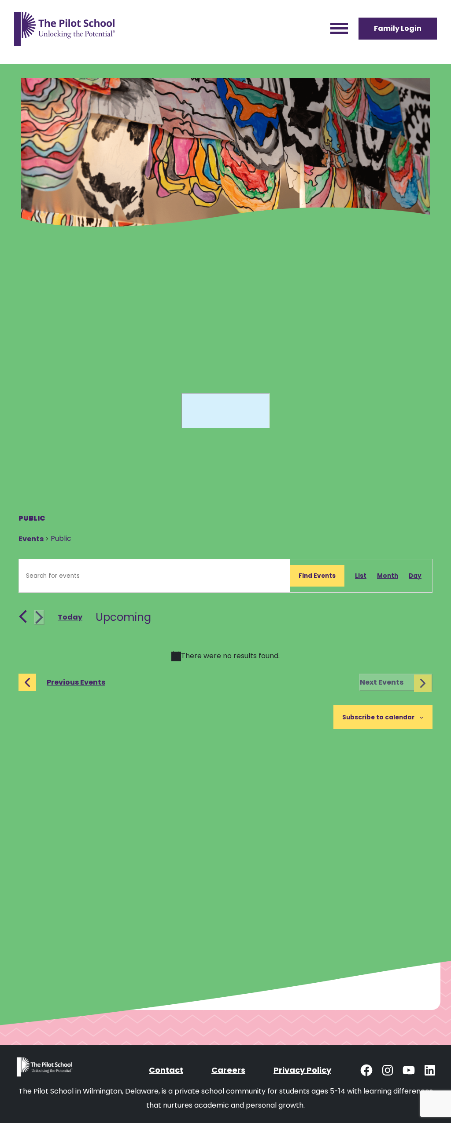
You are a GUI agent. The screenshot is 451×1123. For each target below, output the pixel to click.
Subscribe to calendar (378, 717)
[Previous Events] (22, 616)
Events (31, 539)
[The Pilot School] (45, 1070)
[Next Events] (39, 617)
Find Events (317, 576)
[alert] (225, 656)
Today (70, 617)
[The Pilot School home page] (64, 28)
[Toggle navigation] (339, 28)
